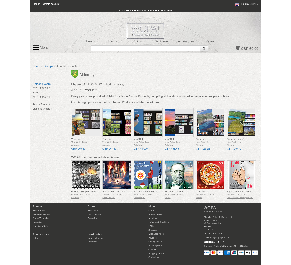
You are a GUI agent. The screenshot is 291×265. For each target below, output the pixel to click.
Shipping (152, 229)
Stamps (113, 41)
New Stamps (39, 210)
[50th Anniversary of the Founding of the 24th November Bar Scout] (148, 174)
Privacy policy (155, 245)
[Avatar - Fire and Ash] (116, 174)
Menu (44, 48)
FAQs (151, 225)
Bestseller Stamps (41, 214)
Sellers (36, 237)
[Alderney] (75, 74)
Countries (37, 221)
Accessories (186, 41)
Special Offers (155, 214)
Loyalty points (155, 241)
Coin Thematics (95, 214)
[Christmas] (210, 174)
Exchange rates (156, 233)
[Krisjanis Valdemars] (179, 174)
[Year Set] (85, 122)
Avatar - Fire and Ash (113, 191)
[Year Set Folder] (241, 122)
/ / (248, 3)
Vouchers (153, 237)
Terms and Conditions (158, 221)
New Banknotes (95, 237)
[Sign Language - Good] (241, 174)
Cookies (152, 249)
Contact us (153, 257)
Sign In (36, 3)
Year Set (75, 139)
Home (88, 41)
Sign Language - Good (239, 191)
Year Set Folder (235, 139)
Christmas (201, 191)
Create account (51, 3)
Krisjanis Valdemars (175, 191)
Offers (210, 41)
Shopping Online (156, 253)
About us (152, 218)
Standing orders (40, 225)
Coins (137, 41)
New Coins (93, 210)
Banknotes (162, 41)
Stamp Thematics (41, 218)
